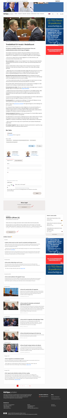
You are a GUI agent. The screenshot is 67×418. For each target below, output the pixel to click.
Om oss (59, 398)
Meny (61, 13)
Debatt (38, 13)
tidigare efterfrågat (25, 88)
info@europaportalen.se (44, 396)
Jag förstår (57, 1)
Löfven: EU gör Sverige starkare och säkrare (30, 345)
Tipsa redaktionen (18, 160)
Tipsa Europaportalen (54, 398)
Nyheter (16, 13)
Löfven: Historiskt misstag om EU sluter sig (30, 333)
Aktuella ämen (57, 396)
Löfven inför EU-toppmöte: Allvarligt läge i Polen (31, 319)
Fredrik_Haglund (16, 155)
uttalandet (11, 134)
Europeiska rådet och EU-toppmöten (12, 142)
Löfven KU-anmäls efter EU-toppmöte (29, 289)
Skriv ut (39, 146)
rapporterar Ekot (17, 379)
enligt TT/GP (23, 268)
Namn (8, 163)
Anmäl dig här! (24, 207)
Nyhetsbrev (53, 396)
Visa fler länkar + (54, 234)
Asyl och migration (33, 140)
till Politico (13, 249)
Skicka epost (16, 154)
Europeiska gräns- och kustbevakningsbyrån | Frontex (21, 140)
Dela (32, 146)
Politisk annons (61, 45)
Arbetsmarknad (34, 13)
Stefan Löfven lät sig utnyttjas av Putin (53, 218)
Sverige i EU (20, 13)
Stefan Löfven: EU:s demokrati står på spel (54, 223)
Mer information (25, 1)
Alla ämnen (42, 13)
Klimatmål (24, 13)
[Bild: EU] (11, 321)
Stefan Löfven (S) (9, 140)
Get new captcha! (7, 187)
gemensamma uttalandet (18, 103)
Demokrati (29, 13)
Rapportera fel (9, 160)
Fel (7, 172)
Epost (8, 168)
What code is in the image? (20, 184)
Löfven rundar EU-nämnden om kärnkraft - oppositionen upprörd (30, 303)
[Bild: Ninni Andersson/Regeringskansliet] (11, 305)
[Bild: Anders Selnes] (11, 291)
